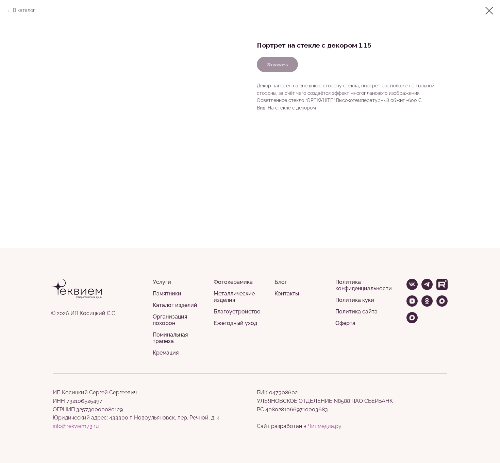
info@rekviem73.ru (76, 426)
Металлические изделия (234, 296)
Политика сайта (356, 311)
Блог (280, 282)
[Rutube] (442, 288)
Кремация (166, 352)
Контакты (286, 293)
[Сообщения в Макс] (412, 321)
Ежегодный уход (235, 323)
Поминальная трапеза (170, 337)
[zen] (412, 305)
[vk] (412, 288)
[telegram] (427, 288)
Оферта (345, 323)
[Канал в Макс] (442, 305)
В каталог (24, 10)
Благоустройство (237, 311)
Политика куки (354, 300)
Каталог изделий (175, 305)
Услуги (162, 282)
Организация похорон (170, 319)
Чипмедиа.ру (324, 426)
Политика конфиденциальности (363, 285)
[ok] (427, 305)
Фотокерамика (233, 282)
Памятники (167, 293)
